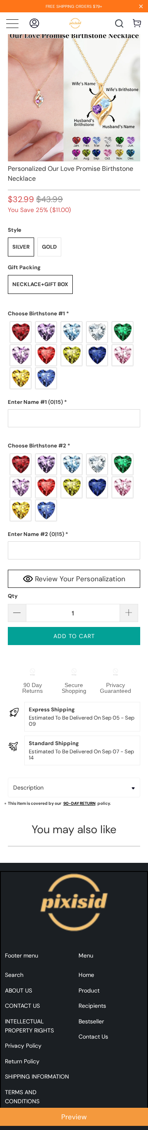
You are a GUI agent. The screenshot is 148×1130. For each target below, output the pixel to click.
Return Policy (22, 1061)
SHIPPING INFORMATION (37, 1076)
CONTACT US (22, 1005)
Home (86, 975)
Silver (21, 246)
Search (14, 975)
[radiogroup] (74, 355)
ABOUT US (18, 990)
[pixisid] (75, 23)
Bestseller (91, 1021)
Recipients (92, 1005)
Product (89, 990)
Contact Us (93, 1036)
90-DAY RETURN (79, 803)
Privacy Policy (23, 1045)
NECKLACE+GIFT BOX (40, 284)
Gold (49, 246)
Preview (74, 1116)
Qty (13, 595)
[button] (74, 314)
